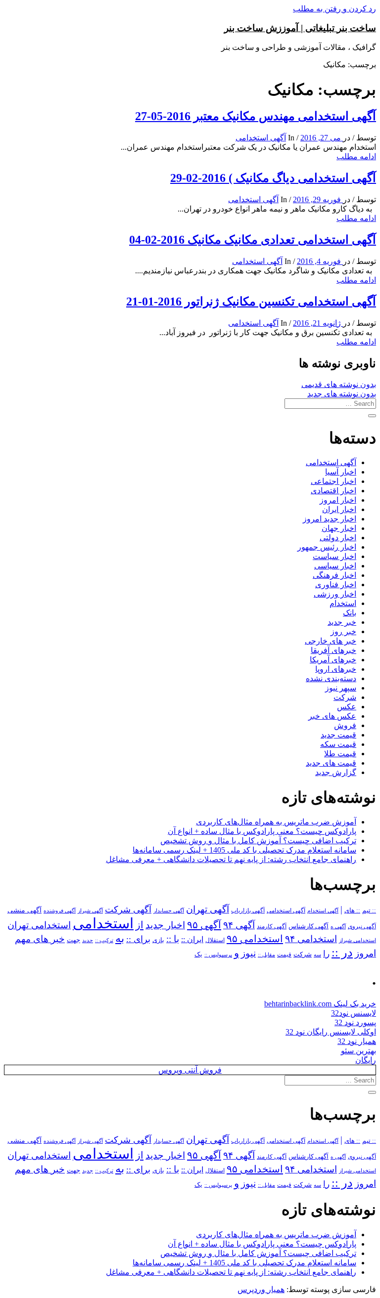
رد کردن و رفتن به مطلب (334, 8)
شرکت (344, 697)
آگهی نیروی (362, 926)
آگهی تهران (207, 909)
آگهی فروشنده (60, 910)
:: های (352, 910)
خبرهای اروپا (335, 669)
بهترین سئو (358, 1050)
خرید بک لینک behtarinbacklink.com (320, 1003)
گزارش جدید (335, 772)
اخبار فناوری (335, 584)
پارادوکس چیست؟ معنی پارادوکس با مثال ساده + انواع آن (262, 831)
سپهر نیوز (340, 688)
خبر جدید (342, 622)
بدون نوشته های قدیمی (338, 384)
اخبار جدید (165, 925)
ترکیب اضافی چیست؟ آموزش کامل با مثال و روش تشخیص (258, 840)
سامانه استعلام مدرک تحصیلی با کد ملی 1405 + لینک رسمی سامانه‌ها (244, 850)
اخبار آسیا (340, 472)
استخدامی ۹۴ (311, 939)
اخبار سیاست (334, 556)
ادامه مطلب (356, 156)
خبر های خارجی (330, 641)
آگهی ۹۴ (239, 925)
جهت (73, 940)
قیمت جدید (338, 735)
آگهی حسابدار (168, 910)
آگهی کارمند (271, 926)
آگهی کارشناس (308, 926)
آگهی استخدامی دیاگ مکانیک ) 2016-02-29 (273, 178)
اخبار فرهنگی (334, 575)
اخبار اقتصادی (333, 490)
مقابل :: (266, 954)
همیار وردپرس (261, 1289)
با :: (172, 939)
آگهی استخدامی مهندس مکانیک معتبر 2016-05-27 (255, 116)
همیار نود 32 (356, 1041)
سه (317, 954)
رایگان (365, 1060)
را (326, 953)
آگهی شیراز (90, 910)
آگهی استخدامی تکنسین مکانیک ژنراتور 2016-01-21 (251, 301)
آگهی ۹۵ (204, 924)
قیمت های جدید (331, 763)
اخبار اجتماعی (333, 481)
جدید (87, 940)
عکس (346, 706)
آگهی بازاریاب (248, 911)
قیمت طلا (340, 753)
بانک (349, 612)
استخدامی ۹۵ (255, 938)
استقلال (215, 940)
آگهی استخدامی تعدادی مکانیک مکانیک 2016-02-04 (252, 239)
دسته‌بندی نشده (331, 678)
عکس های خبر (332, 716)
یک (198, 954)
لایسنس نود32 (353, 1013)
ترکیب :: (104, 940)
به (119, 938)
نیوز (248, 953)
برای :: (138, 939)
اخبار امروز (338, 500)
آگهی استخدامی (261, 137)
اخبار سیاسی (335, 566)
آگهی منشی (24, 910)
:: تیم (369, 910)
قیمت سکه (338, 744)
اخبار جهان (339, 528)
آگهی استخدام (322, 910)
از (139, 924)
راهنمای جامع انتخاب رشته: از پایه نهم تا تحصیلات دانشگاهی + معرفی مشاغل (231, 859)
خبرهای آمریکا (333, 659)
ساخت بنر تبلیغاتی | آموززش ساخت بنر (300, 28)
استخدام (343, 603)
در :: (342, 952)
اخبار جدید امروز (329, 519)
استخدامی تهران (39, 925)
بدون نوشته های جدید (341, 393)
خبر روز (343, 631)
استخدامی (103, 923)
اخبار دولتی (338, 537)
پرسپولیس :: (218, 954)
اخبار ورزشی (335, 594)
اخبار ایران (339, 509)
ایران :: (192, 939)
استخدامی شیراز (357, 940)
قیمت (284, 955)
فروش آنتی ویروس (190, 1070)
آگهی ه (338, 926)
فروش (345, 725)
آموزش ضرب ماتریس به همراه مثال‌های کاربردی (276, 822)
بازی (158, 940)
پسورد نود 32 (355, 1022)
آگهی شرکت (128, 909)
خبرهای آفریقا (333, 650)
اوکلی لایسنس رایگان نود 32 (330, 1032)
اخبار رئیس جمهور (326, 547)
